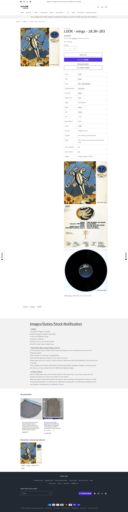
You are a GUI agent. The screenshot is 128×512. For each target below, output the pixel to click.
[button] (29, 12)
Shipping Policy (49, 480)
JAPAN (80, 93)
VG (79, 152)
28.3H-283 (81, 88)
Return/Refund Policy (61, 480)
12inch (80, 112)
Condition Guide (38, 480)
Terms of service (66, 508)
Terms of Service (83, 480)
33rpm (80, 107)
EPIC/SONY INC (86, 84)
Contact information (93, 508)
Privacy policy (57, 508)
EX (79, 147)
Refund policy (48, 508)
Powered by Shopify (39, 508)
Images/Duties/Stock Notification (56, 323)
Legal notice (83, 508)
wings (80, 79)
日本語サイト (75, 483)
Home (17, 21)
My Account (52, 483)
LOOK (79, 74)
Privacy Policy (73, 480)
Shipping (74, 38)
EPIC (79, 84)
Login (91, 480)
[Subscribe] (50, 493)
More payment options (83, 64)
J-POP (24, 21)
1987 (79, 98)
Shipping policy (75, 508)
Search (60, 483)
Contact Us (66, 483)
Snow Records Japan (29, 508)
